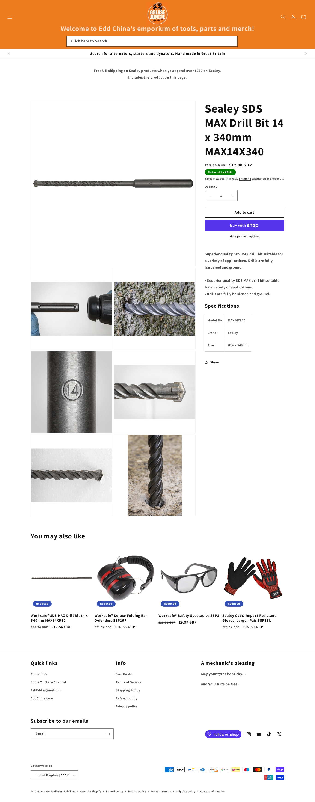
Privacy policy (126, 706)
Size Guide (124, 674)
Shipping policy (186, 791)
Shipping (245, 178)
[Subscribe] (108, 733)
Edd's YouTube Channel (48, 682)
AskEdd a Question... (47, 690)
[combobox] (152, 41)
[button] (10, 17)
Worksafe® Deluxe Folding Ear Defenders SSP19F (121, 617)
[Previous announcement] (9, 53)
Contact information (212, 791)
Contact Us (39, 674)
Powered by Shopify (88, 791)
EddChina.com (42, 698)
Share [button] (214, 362)
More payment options (244, 236)
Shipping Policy (128, 690)
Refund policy (126, 698)
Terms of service (161, 791)
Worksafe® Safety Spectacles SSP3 (189, 615)
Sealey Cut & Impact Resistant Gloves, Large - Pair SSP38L (249, 617)
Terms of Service (128, 682)
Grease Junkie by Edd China (58, 791)
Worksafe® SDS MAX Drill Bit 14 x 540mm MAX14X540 (59, 617)
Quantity (211, 187)
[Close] (244, 41)
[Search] (232, 41)
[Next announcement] (306, 53)
